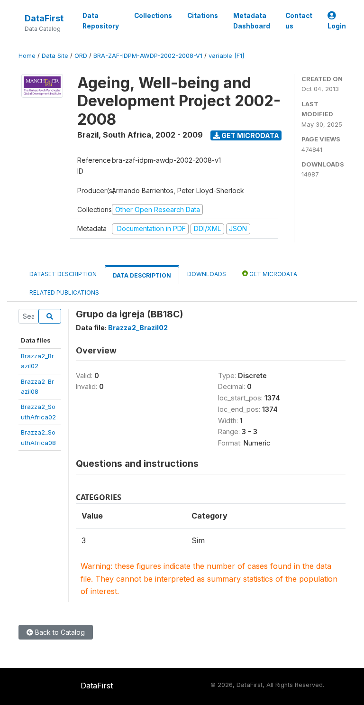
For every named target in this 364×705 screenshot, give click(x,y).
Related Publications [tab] (64, 292)
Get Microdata (249, 135)
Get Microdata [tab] (272, 274)
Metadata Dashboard (251, 21)
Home (27, 55)
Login (337, 26)
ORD (80, 55)
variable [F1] (226, 55)
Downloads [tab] (206, 274)
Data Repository (100, 21)
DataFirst (44, 18)
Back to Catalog (59, 632)
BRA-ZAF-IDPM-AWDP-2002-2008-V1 (147, 55)
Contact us (298, 21)
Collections (153, 15)
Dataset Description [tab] (63, 274)
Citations (202, 15)
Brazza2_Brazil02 (138, 328)
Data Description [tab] (142, 275)
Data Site (55, 55)
